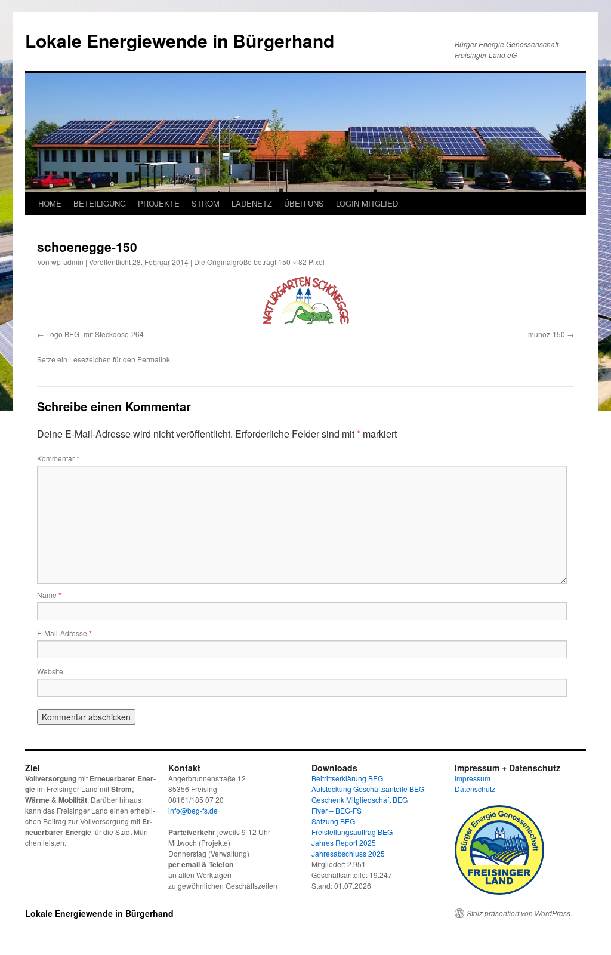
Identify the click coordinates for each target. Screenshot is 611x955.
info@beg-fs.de (193, 810)
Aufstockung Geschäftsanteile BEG (367, 789)
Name (49, 595)
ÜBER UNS (304, 203)
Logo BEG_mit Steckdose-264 (95, 334)
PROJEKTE (159, 203)
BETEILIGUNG (99, 203)
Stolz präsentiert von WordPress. (519, 913)
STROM (206, 203)
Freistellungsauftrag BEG (352, 832)
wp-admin (67, 262)
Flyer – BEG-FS (336, 810)
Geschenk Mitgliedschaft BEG (359, 799)
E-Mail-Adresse (64, 633)
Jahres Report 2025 (343, 842)
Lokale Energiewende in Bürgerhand (179, 40)
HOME (49, 203)
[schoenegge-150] (305, 300)
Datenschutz (475, 789)
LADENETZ (252, 203)
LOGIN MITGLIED (367, 203)
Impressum (472, 778)
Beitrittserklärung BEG (347, 778)
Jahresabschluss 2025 (348, 853)
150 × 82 (292, 262)
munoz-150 (546, 334)
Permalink (153, 359)
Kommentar (58, 458)
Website (50, 671)
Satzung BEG (333, 821)
